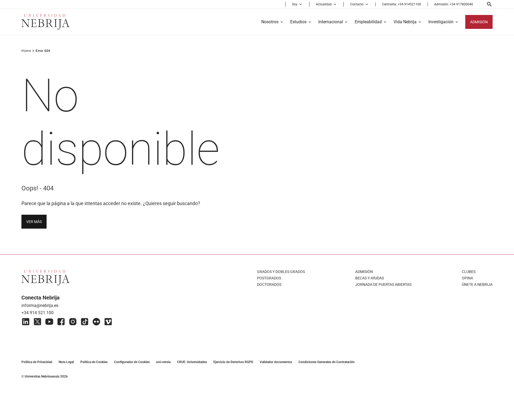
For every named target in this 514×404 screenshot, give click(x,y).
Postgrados (269, 278)
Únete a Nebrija (477, 284)
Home (26, 51)
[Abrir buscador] (489, 4)
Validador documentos (276, 362)
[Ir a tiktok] (84, 321)
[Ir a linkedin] (25, 321)
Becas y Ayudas (369, 278)
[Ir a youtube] (49, 321)
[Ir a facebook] (61, 321)
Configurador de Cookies (132, 362)
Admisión (364, 272)
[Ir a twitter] (37, 321)
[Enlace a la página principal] (45, 22)
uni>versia (163, 362)
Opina (467, 278)
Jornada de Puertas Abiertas (383, 284)
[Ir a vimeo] (108, 321)
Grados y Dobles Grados (281, 272)
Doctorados (269, 284)
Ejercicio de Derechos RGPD (233, 362)
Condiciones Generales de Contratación (326, 362)
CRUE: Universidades (192, 362)
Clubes (468, 272)
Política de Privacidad (36, 362)
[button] (297, 4)
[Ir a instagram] (73, 321)
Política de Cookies (94, 362)
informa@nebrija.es (39, 305)
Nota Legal (66, 362)
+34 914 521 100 (37, 312)
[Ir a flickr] (96, 321)
